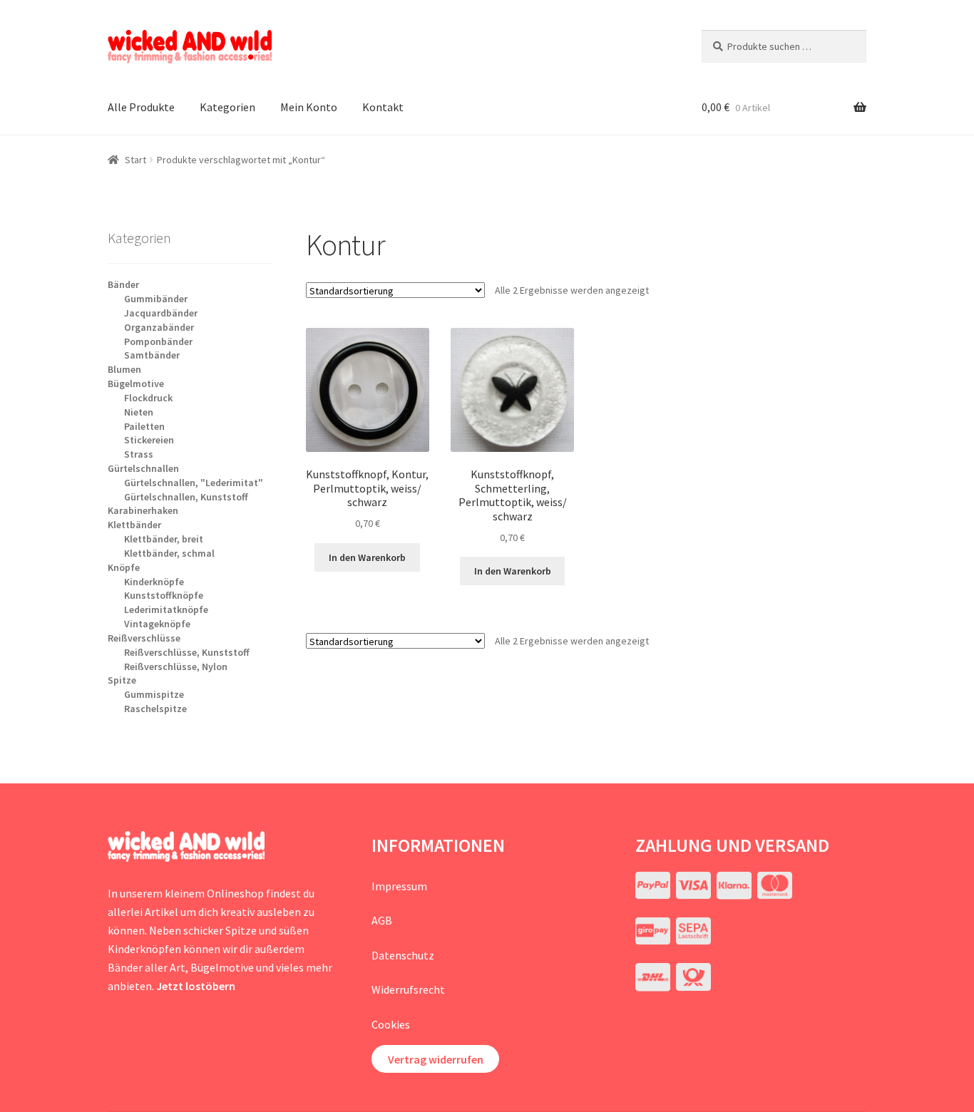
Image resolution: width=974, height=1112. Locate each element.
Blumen (124, 369)
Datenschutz (402, 955)
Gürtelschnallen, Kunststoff (186, 496)
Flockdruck (148, 397)
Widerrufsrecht (408, 989)
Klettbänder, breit (163, 538)
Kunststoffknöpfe (163, 595)
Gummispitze (154, 694)
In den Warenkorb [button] (367, 557)
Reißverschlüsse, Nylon (175, 666)
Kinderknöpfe (154, 581)
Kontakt (383, 107)
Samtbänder (152, 355)
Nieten (138, 412)
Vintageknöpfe (157, 623)
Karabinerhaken (143, 510)
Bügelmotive (136, 383)
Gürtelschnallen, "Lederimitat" (193, 482)
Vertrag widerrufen (435, 1059)
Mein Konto (308, 107)
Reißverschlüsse (144, 638)
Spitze (122, 680)
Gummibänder (156, 298)
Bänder (123, 284)
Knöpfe (124, 567)
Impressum (399, 886)
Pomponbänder (158, 341)
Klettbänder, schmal (169, 553)
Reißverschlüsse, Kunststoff (187, 652)
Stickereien (149, 439)
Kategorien (227, 107)
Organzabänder (159, 327)
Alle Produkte (141, 107)
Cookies (390, 1024)
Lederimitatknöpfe (166, 609)
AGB (381, 920)
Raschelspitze (155, 708)
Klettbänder (134, 524)
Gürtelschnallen (143, 468)
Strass (138, 454)
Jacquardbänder (161, 313)
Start (135, 159)
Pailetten (144, 426)
